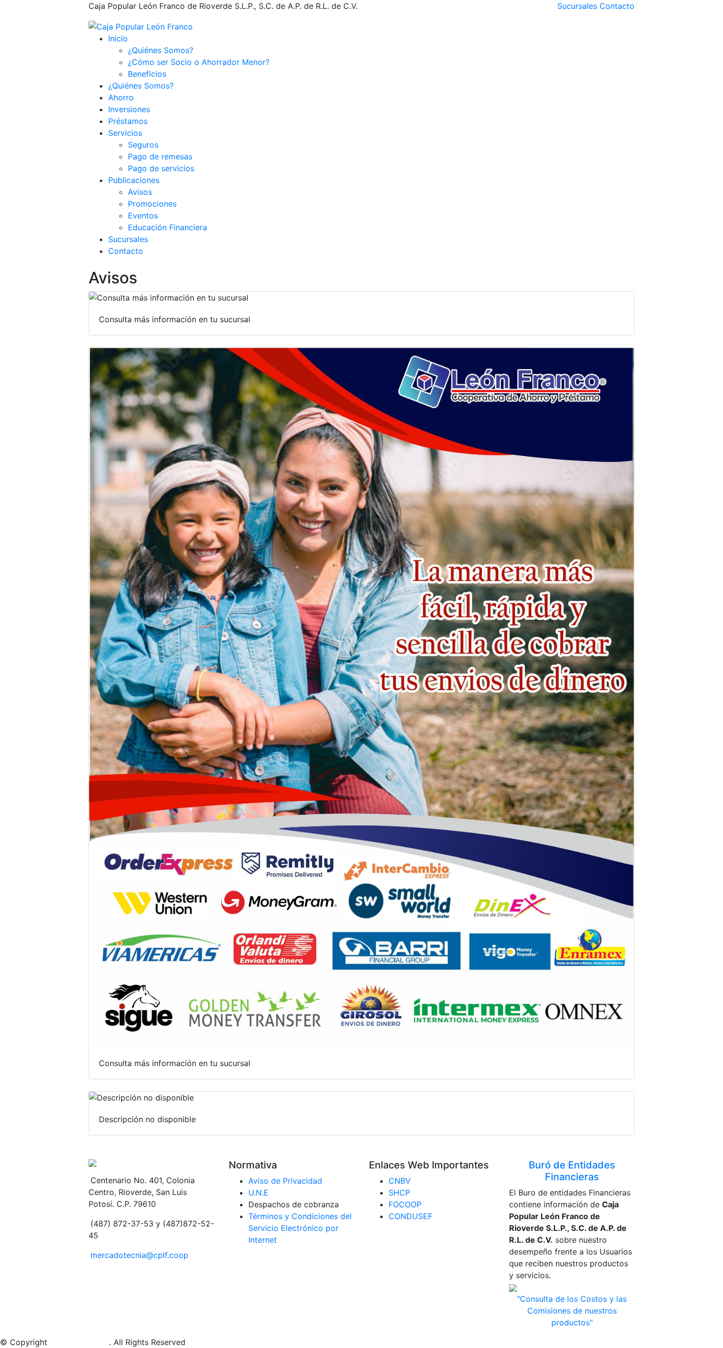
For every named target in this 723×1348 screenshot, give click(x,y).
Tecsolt (95, 1342)
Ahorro (121, 97)
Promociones (152, 204)
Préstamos (128, 121)
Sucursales (577, 6)
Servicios (125, 133)
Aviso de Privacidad (285, 1181)
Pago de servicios (161, 168)
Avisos (140, 192)
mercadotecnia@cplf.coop (139, 1255)
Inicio (118, 38)
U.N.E (258, 1192)
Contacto (617, 6)
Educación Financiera (167, 227)
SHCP (399, 1192)
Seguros (143, 145)
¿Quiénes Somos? (160, 50)
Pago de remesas (160, 156)
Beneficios (147, 74)
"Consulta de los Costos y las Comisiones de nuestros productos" (572, 1310)
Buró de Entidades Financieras (572, 1171)
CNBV (400, 1181)
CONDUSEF (410, 1216)
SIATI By (65, 1342)
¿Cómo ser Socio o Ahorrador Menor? (199, 62)
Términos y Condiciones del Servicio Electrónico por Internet (300, 1228)
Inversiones (129, 109)
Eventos (143, 215)
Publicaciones (133, 180)
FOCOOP (405, 1204)
